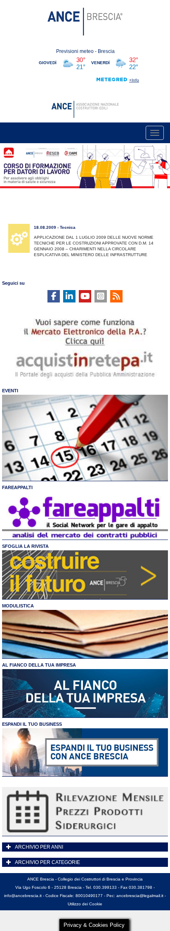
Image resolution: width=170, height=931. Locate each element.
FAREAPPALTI (17, 487)
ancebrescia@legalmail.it (139, 895)
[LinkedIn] (69, 296)
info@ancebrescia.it (23, 895)
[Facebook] (53, 296)
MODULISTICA (18, 605)
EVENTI (10, 390)
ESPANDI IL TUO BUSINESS (32, 724)
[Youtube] (85, 296)
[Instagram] (100, 296)
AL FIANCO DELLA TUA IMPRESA (39, 664)
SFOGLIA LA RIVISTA (25, 546)
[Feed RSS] (116, 296)
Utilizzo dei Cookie (85, 904)
